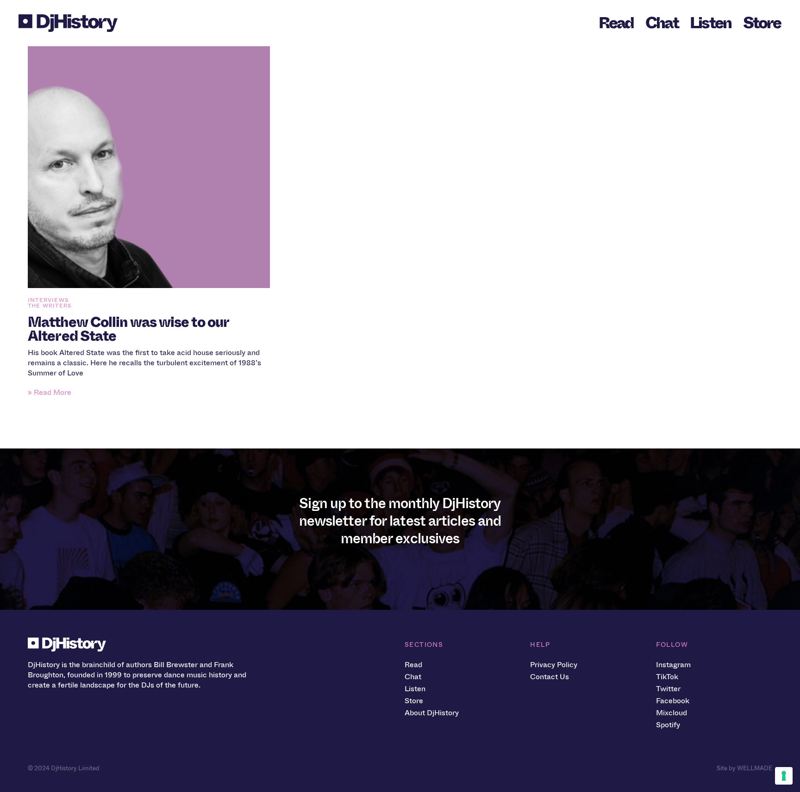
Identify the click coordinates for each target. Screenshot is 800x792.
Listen (710, 23)
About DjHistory (432, 712)
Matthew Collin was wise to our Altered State (128, 329)
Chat (661, 23)
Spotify (668, 724)
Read (616, 23)
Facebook (672, 700)
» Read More (49, 392)
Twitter (668, 688)
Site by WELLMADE (744, 768)
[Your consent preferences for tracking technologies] (784, 776)
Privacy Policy (553, 664)
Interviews (48, 300)
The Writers (50, 305)
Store (762, 23)
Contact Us (549, 676)
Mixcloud (671, 712)
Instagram (673, 664)
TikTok (667, 676)
